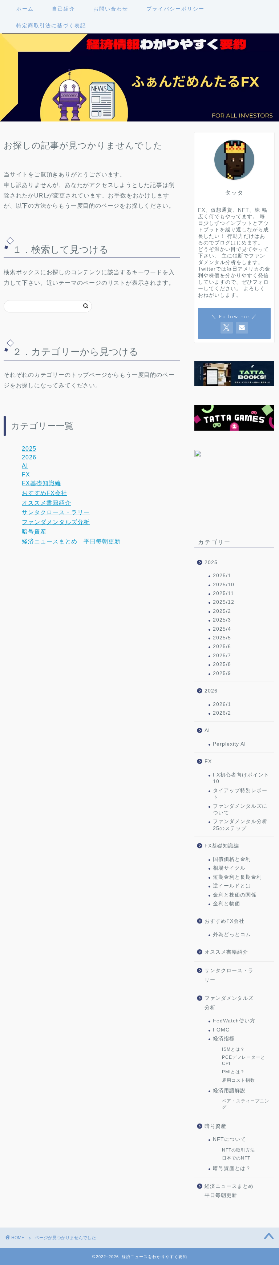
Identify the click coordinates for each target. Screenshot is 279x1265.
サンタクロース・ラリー (56, 512)
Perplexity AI (229, 744)
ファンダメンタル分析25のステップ (240, 825)
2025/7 (222, 655)
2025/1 (222, 575)
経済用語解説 (229, 1090)
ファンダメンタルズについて (240, 809)
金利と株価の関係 (234, 895)
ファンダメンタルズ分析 (56, 522)
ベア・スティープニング (245, 1104)
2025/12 (223, 602)
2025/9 (222, 673)
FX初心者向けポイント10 (241, 778)
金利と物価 (226, 903)
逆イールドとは (232, 886)
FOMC (221, 1030)
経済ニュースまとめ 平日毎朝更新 (71, 541)
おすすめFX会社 (44, 493)
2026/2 (222, 713)
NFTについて (229, 1139)
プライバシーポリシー (175, 8)
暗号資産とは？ (232, 1168)
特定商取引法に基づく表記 (51, 25)
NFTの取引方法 (238, 1150)
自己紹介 (63, 8)
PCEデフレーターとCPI (243, 1060)
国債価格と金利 (232, 859)
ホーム (25, 8)
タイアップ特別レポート (240, 794)
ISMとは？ (233, 1049)
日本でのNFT (236, 1158)
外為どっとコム (232, 934)
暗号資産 (34, 531)
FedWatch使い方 (234, 1020)
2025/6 (222, 646)
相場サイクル (229, 868)
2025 (29, 449)
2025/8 (222, 664)
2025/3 (222, 620)
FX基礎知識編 (41, 483)
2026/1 (222, 704)
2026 (29, 457)
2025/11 (223, 593)
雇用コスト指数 (238, 1080)
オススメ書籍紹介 (46, 503)
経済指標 (224, 1038)
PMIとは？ (233, 1071)
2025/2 (222, 611)
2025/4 (222, 629)
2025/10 (223, 584)
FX (26, 474)
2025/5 (222, 638)
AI (25, 466)
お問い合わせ (110, 8)
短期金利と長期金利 (237, 877)
